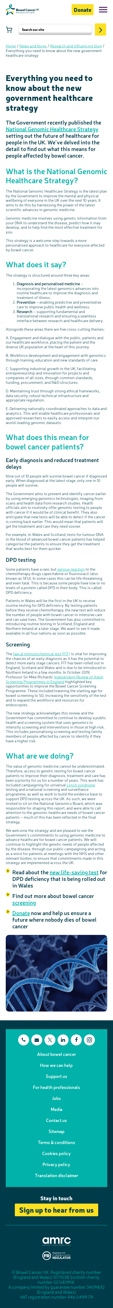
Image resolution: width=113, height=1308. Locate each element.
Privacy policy (56, 1164)
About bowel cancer (56, 1054)
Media (56, 1109)
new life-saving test (74, 872)
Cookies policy (56, 1153)
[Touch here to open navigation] (103, 9)
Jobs (56, 1098)
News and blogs (33, 45)
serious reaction (71, 569)
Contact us (56, 1120)
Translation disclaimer (56, 1175)
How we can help (56, 1065)
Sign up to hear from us (56, 1209)
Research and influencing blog (76, 45)
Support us (56, 1076)
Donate (82, 9)
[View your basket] (9, 29)
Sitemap (56, 1131)
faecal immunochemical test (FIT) (41, 653)
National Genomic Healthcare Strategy (52, 129)
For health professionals (56, 1087)
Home (11, 45)
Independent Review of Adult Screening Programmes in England (54, 679)
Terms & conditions (56, 1142)
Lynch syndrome (81, 784)
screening (24, 902)
